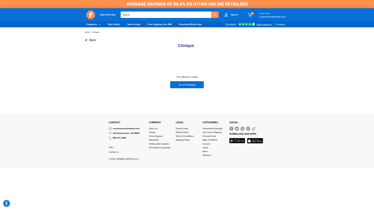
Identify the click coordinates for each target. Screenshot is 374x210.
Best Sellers (114, 24)
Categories (91, 24)
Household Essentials (213, 128)
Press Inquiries (156, 136)
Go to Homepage (187, 85)
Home (87, 32)
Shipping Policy (183, 140)
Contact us (114, 152)
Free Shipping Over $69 (160, 24)
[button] (6, 203)
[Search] (215, 15)
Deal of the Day (108, 14)
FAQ (111, 147)
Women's (207, 155)
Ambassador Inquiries (159, 144)
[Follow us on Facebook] (231, 129)
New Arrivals (133, 24)
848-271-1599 (119, 138)
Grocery (206, 144)
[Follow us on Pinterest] (248, 129)
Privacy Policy (182, 128)
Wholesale (154, 140)
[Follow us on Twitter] (237, 129)
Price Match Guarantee (159, 147)
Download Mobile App (190, 24)
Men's (205, 151)
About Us (153, 128)
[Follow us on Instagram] (242, 129)
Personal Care (209, 136)
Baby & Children (210, 140)
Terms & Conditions (185, 136)
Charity (152, 132)
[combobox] (166, 15)
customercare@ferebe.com (126, 128)
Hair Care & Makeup (212, 132)
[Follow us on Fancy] (254, 129)
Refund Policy (182, 132)
